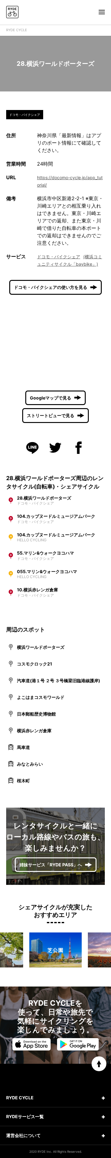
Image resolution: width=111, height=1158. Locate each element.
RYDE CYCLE (16, 30)
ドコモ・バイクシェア (58, 256)
